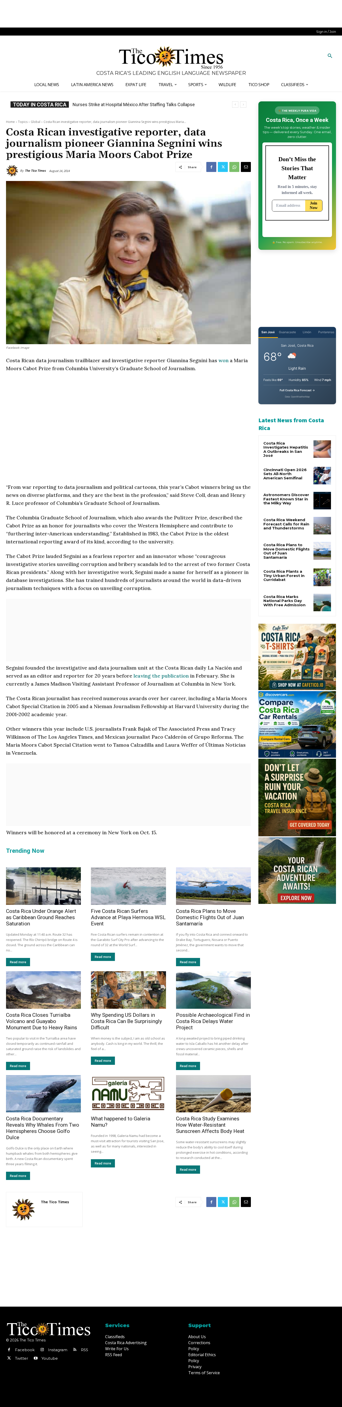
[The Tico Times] (13, 170)
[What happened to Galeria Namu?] (128, 1094)
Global (35, 122)
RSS (84, 1349)
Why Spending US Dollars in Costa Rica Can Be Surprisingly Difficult (126, 1021)
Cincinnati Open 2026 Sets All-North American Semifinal (285, 473)
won (223, 360)
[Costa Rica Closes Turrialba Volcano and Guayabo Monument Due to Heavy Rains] (43, 990)
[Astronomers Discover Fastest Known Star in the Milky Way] (322, 500)
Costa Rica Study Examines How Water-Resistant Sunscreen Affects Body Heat (210, 1125)
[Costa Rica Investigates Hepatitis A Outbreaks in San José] (322, 449)
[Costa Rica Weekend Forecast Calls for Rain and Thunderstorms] (322, 525)
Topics (23, 122)
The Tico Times (35, 170)
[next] (243, 104)
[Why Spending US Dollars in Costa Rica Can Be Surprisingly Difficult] (128, 990)
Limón (307, 332)
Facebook (25, 1349)
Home (10, 122)
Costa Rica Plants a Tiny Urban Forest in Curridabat (283, 575)
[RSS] (75, 1350)
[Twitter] (223, 167)
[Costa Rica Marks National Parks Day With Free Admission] (322, 602)
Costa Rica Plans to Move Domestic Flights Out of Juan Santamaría (210, 917)
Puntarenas (326, 332)
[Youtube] (36, 1358)
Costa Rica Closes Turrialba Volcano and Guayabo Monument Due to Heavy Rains (41, 1021)
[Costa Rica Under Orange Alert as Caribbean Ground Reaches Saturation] (43, 886)
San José (268, 332)
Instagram (57, 1349)
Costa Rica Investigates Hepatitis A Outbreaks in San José (285, 449)
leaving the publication (161, 676)
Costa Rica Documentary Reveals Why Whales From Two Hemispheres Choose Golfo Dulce (42, 1128)
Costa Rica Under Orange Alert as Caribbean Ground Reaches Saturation (41, 917)
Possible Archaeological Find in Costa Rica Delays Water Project (213, 1021)
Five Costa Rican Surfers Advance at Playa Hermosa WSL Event (128, 917)
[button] (330, 56)
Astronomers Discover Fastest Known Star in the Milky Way (286, 498)
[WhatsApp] (234, 167)
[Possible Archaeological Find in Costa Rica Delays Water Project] (213, 990)
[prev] (235, 104)
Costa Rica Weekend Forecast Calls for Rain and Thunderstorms (286, 523)
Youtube (50, 1358)
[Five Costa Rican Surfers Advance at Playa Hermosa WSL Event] (128, 886)
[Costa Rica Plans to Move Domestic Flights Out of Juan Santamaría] (213, 886)
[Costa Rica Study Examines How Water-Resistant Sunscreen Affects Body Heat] (213, 1094)
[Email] (246, 167)
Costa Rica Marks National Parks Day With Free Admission (284, 600)
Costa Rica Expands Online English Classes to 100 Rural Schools (136, 104)
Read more (18, 962)
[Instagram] (42, 1350)
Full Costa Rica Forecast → (297, 390)
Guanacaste (287, 332)
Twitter (21, 1358)
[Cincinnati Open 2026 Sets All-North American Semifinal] (322, 475)
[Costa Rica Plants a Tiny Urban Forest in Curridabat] (322, 577)
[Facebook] (211, 167)
